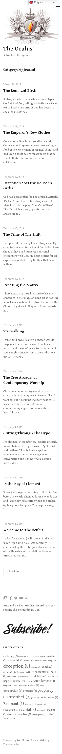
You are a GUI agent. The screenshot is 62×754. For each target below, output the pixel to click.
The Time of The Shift (22, 234)
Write (43, 740)
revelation (11, 709)
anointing (10, 656)
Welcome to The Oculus (23, 530)
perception (12, 691)
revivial (27, 710)
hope (8, 680)
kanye (29, 681)
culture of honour (39, 661)
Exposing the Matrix (20, 285)
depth (47, 666)
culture (28, 661)
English (38, 2)
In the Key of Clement (21, 483)
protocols (35, 698)
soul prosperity (38, 715)
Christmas (37, 657)
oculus (43, 686)
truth (50, 714)
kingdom (7, 686)
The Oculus (17, 48)
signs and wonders (19, 714)
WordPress (23, 740)
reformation (49, 697)
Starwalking (13, 331)
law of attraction (20, 686)
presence (30, 690)
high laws (53, 677)
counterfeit (15, 660)
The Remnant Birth (19, 90)
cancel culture (24, 657)
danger (52, 661)
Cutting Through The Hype (26, 433)
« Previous (12, 571)
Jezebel (19, 680)
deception (16, 666)
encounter (42, 671)
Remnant (13, 703)
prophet (19, 697)
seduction (41, 710)
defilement (36, 667)
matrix (33, 685)
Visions (9, 718)
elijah (30, 672)
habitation (40, 676)
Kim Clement (44, 681)
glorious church (25, 677)
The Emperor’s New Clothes (27, 132)
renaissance (30, 704)
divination (8, 672)
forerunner (12, 677)
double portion (20, 672)
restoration (42, 704)
